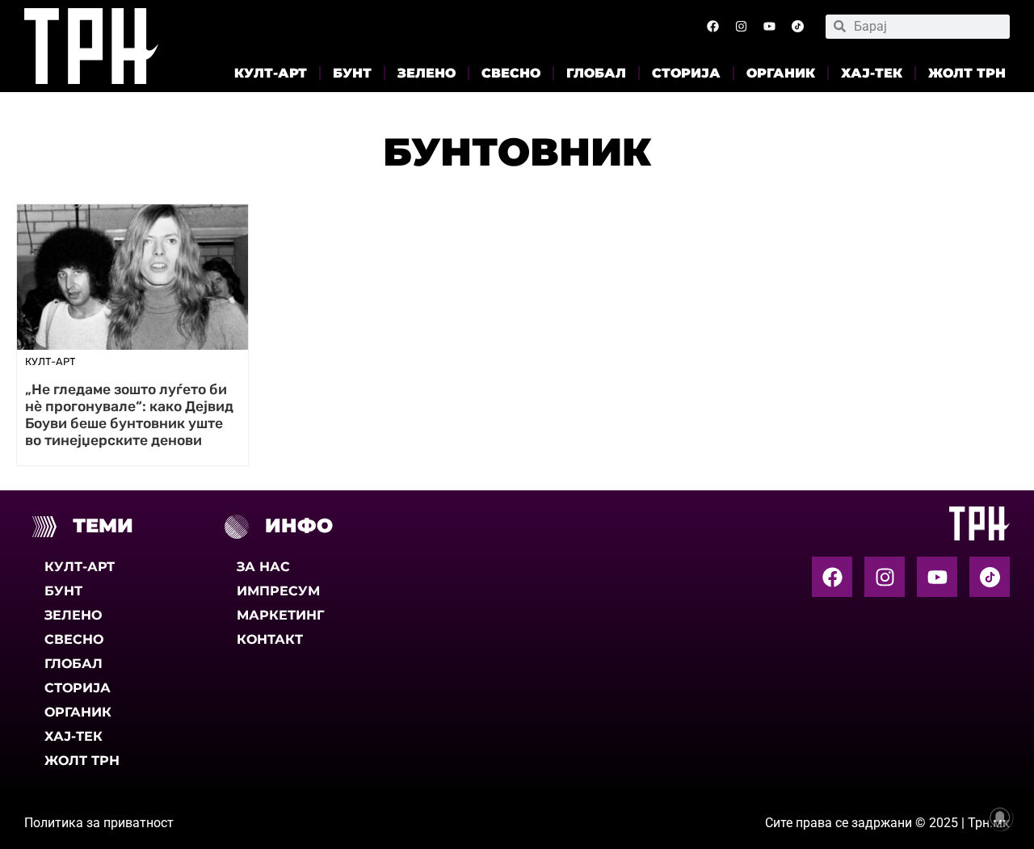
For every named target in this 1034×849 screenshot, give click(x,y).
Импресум (278, 591)
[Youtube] (769, 27)
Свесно (510, 73)
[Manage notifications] (1000, 817)
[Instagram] (741, 27)
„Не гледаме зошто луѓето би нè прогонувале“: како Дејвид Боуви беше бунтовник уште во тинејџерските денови (129, 414)
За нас (263, 566)
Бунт (352, 73)
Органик (780, 73)
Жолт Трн (967, 73)
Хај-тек (871, 73)
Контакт (270, 639)
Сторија (686, 73)
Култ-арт (270, 73)
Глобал (596, 73)
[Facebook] (712, 27)
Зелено (426, 73)
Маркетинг (280, 615)
